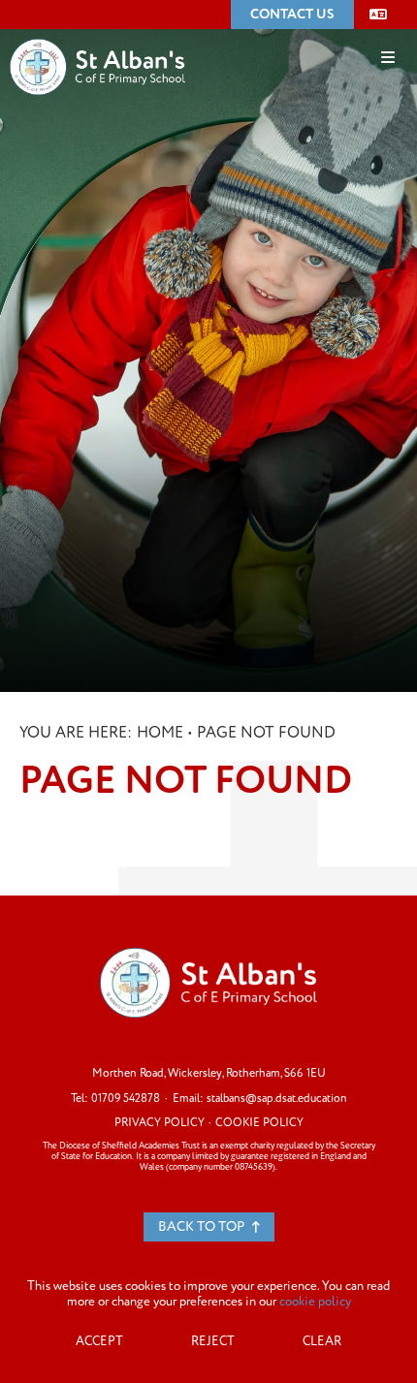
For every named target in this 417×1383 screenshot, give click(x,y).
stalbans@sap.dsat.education (277, 1098)
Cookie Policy (259, 1123)
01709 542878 (125, 1098)
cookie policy (315, 1301)
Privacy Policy (159, 1123)
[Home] (97, 38)
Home (160, 732)
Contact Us (292, 14)
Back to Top (202, 1226)
